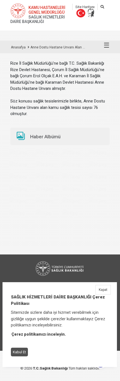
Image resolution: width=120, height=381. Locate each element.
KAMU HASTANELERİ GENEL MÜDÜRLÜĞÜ (46, 10)
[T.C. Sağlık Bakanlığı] (60, 268)
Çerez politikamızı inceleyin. (38, 334)
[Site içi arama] (102, 7)
